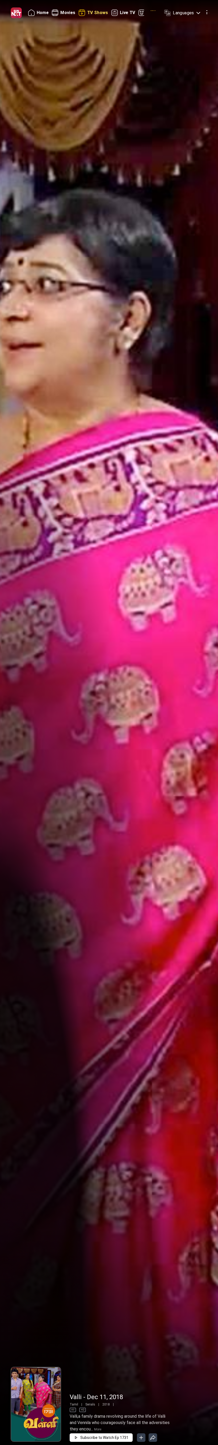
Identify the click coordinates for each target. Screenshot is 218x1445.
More (97, 1429)
